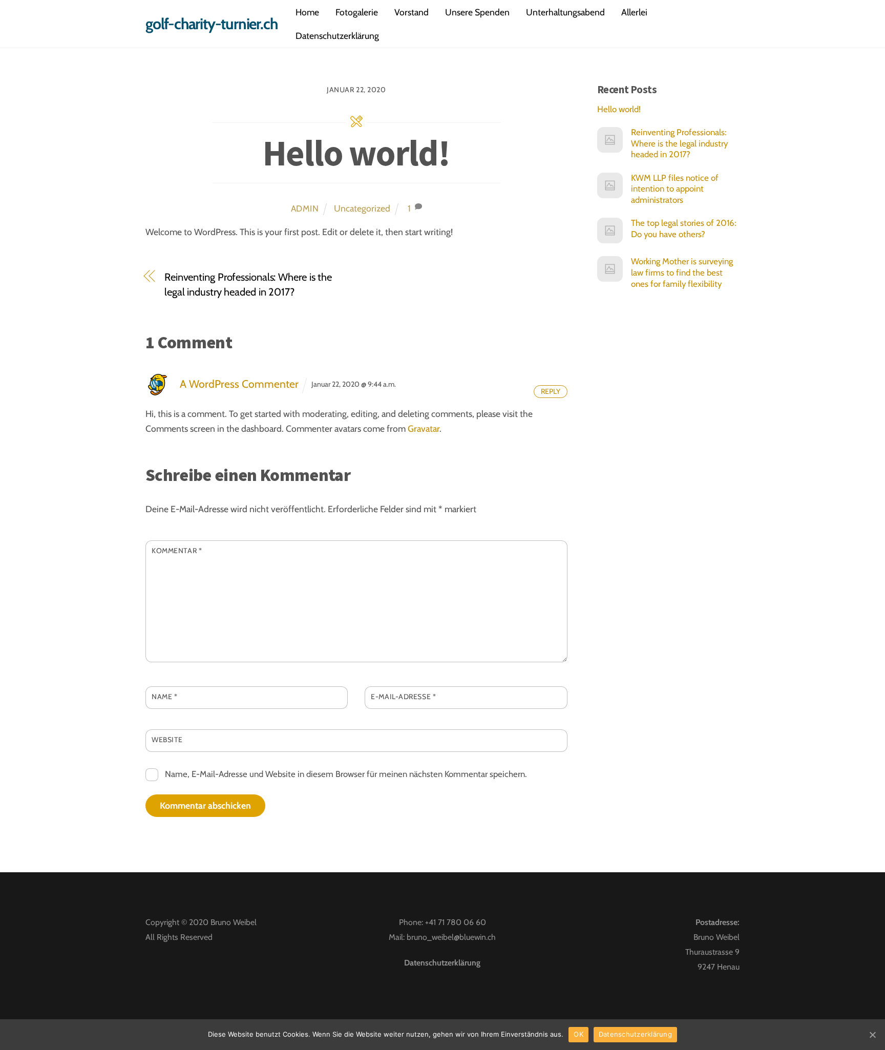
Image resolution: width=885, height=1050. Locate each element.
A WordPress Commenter (239, 383)
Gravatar (423, 428)
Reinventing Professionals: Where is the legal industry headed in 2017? (248, 284)
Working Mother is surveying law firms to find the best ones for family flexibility (682, 272)
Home (307, 12)
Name (164, 696)
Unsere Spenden (477, 12)
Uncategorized (362, 208)
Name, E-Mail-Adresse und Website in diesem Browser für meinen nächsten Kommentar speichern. (345, 774)
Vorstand (411, 12)
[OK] (872, 1035)
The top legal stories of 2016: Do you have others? (683, 228)
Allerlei (634, 12)
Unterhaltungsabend (565, 12)
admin (305, 208)
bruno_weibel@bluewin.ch (451, 937)
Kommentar (177, 550)
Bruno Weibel (233, 922)
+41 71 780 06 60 (455, 922)
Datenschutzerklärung (337, 35)
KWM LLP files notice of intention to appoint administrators (675, 189)
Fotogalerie (356, 12)
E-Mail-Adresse (403, 696)
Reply (550, 391)
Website (167, 739)
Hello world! (356, 152)
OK (578, 1034)
